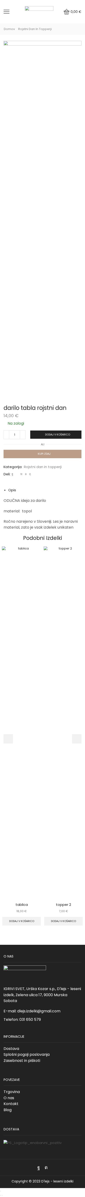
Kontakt (11, 1103)
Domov (9, 29)
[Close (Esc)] (0, 1191)
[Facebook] (12, 474)
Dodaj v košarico (57, 434)
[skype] (29, 474)
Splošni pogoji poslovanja (27, 1054)
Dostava (11, 1048)
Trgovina (12, 1091)
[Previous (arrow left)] (0, 1195)
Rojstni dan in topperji (35, 29)
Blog (8, 1110)
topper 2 (63, 904)
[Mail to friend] (16, 474)
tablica (22, 904)
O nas (9, 1098)
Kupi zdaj (44, 454)
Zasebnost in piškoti (22, 1060)
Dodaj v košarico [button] (21, 921)
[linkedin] (21, 474)
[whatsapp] (26, 474)
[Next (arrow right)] (2, 1195)
